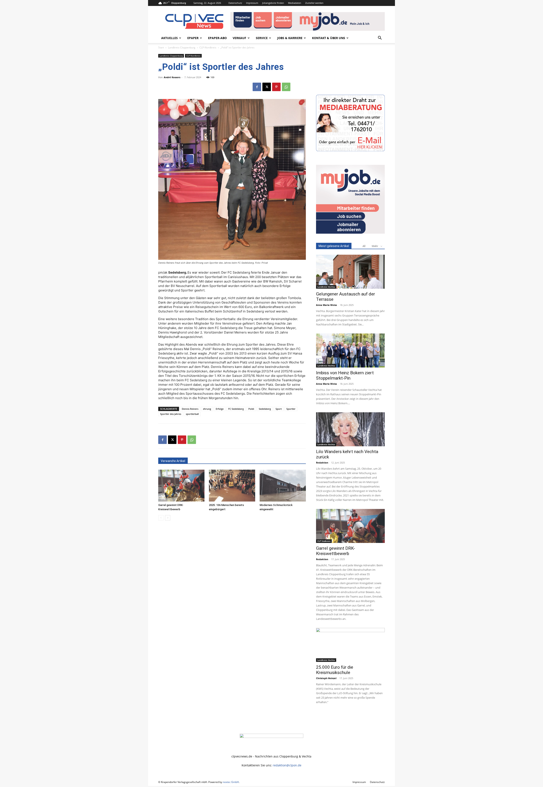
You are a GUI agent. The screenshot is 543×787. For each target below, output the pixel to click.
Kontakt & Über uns (328, 38)
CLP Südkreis (323, 541)
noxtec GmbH (231, 782)
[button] (380, 38)
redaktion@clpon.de (287, 765)
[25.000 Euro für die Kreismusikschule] (350, 645)
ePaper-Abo (217, 38)
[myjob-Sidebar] (350, 232)
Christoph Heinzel (326, 678)
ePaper (193, 38)
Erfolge (220, 408)
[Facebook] (257, 87)
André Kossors (172, 77)
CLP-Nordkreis (207, 47)
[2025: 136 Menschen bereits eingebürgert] (232, 486)
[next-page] (167, 517)
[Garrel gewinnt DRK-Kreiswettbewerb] (181, 486)
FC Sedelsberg (236, 408)
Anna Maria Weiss (326, 305)
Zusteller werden (314, 2)
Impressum (252, 2)
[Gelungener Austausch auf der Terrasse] (350, 272)
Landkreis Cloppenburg (181, 47)
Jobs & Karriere (289, 38)
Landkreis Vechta (326, 286)
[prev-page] (161, 517)
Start (161, 47)
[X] (266, 87)
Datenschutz (235, 2)
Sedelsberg (265, 408)
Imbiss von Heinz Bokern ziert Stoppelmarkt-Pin (345, 375)
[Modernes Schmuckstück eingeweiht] (283, 486)
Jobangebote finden (273, 2)
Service (262, 38)
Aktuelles (169, 38)
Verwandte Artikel (173, 461)
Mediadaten (294, 2)
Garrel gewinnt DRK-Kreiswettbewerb (335, 551)
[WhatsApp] (286, 87)
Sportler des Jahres (170, 413)
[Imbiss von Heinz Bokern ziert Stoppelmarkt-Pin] (350, 350)
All (363, 246)
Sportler (290, 408)
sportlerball (192, 413)
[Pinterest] (276, 87)
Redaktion (322, 462)
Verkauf (239, 38)
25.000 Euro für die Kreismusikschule (334, 670)
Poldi (251, 408)
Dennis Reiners (190, 408)
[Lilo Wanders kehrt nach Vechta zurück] (350, 429)
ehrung (207, 408)
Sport (279, 408)
